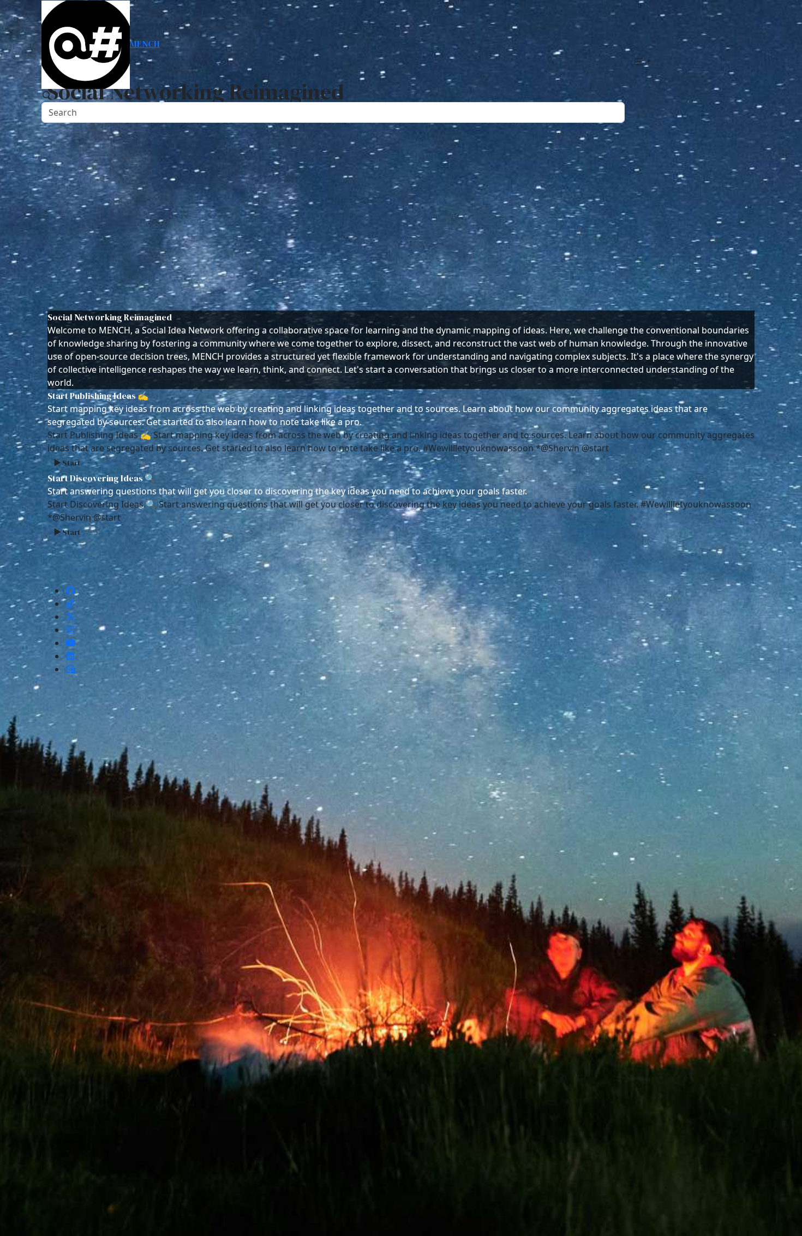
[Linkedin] (70, 656)
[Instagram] (70, 630)
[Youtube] (70, 643)
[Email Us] (70, 669)
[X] (70, 617)
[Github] (70, 590)
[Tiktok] (70, 604)
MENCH (145, 44)
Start (71, 462)
